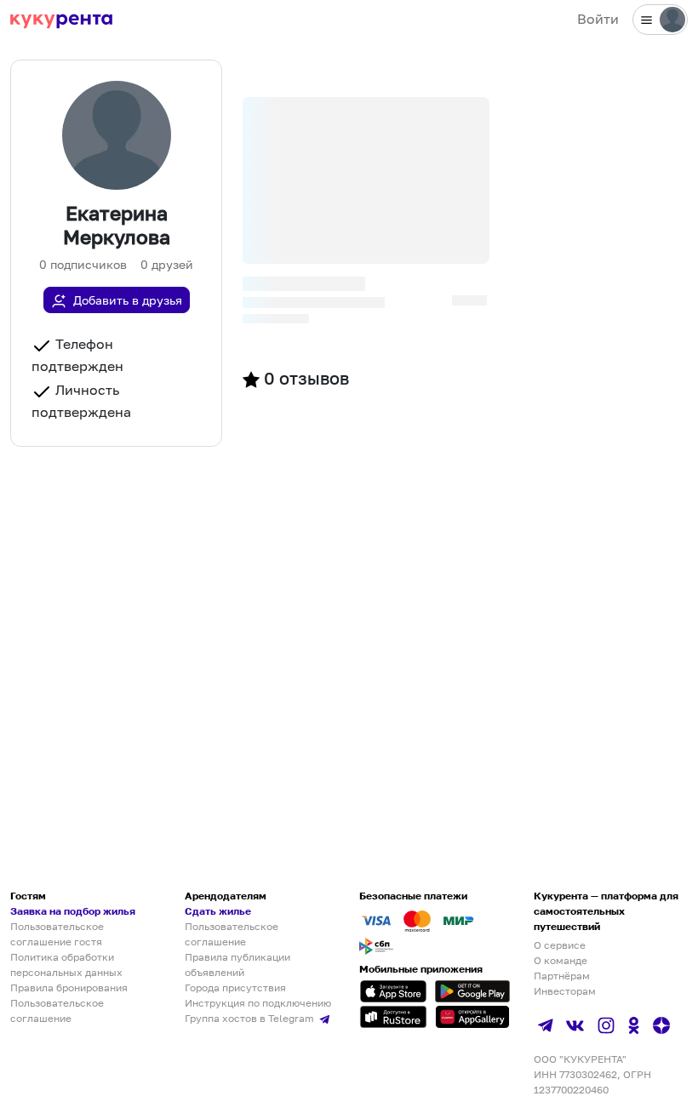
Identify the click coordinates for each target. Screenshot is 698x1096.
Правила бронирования (69, 987)
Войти (598, 18)
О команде (560, 960)
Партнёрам (562, 975)
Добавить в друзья (127, 300)
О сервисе (560, 945)
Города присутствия (235, 987)
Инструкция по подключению (258, 1002)
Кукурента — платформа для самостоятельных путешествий (606, 911)
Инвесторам (565, 991)
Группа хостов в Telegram (251, 1018)
